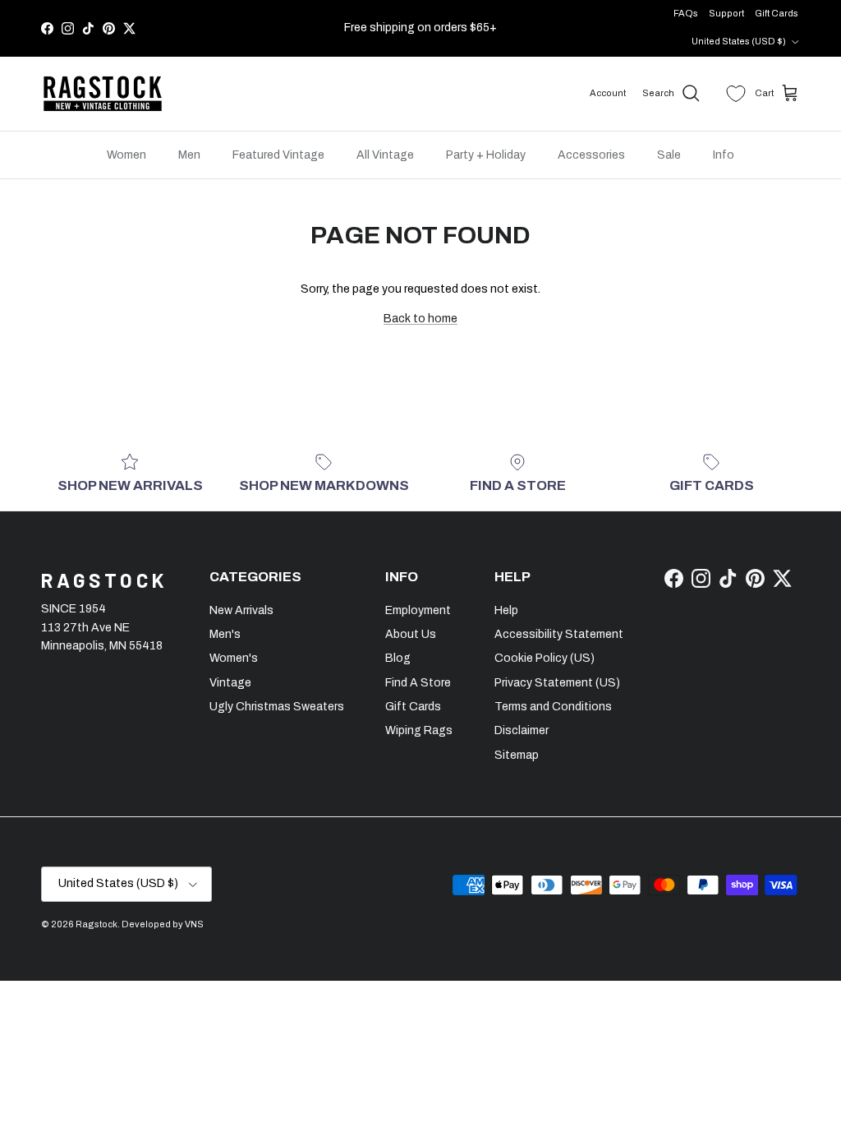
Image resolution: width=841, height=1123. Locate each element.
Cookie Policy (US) (544, 658)
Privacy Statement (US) (557, 683)
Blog (398, 658)
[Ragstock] (102, 93)
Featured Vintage (278, 155)
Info (723, 155)
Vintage (230, 683)
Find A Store (418, 683)
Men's (225, 634)
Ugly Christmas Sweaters (276, 706)
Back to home (420, 318)
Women (126, 155)
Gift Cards (776, 13)
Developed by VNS (163, 924)
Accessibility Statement (558, 634)
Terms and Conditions (553, 706)
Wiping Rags (419, 730)
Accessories (591, 155)
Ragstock (96, 924)
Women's (233, 658)
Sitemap (516, 755)
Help (506, 610)
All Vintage (385, 155)
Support (726, 13)
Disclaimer (521, 730)
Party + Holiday (486, 155)
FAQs (685, 13)
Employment (418, 610)
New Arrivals (241, 610)
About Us (410, 634)
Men (189, 155)
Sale (669, 155)
